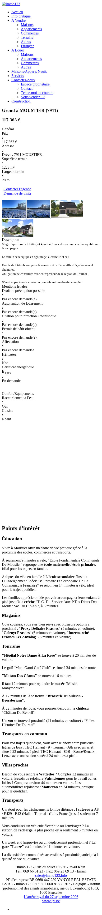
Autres (26, 42)
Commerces (30, 33)
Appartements (31, 29)
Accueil (17, 12)
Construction (21, 101)
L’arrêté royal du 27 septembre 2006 (51, 897)
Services (17, 76)
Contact (26, 88)
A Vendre (18, 20)
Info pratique (21, 16)
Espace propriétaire (35, 84)
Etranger (27, 46)
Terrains (27, 37)
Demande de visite (17, 193)
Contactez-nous (23, 80)
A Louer (17, 50)
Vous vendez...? (33, 97)
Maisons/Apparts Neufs (29, 71)
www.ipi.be (51, 901)
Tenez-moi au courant (37, 93)
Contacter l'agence (17, 189)
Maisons (27, 25)
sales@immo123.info (51, 875)
